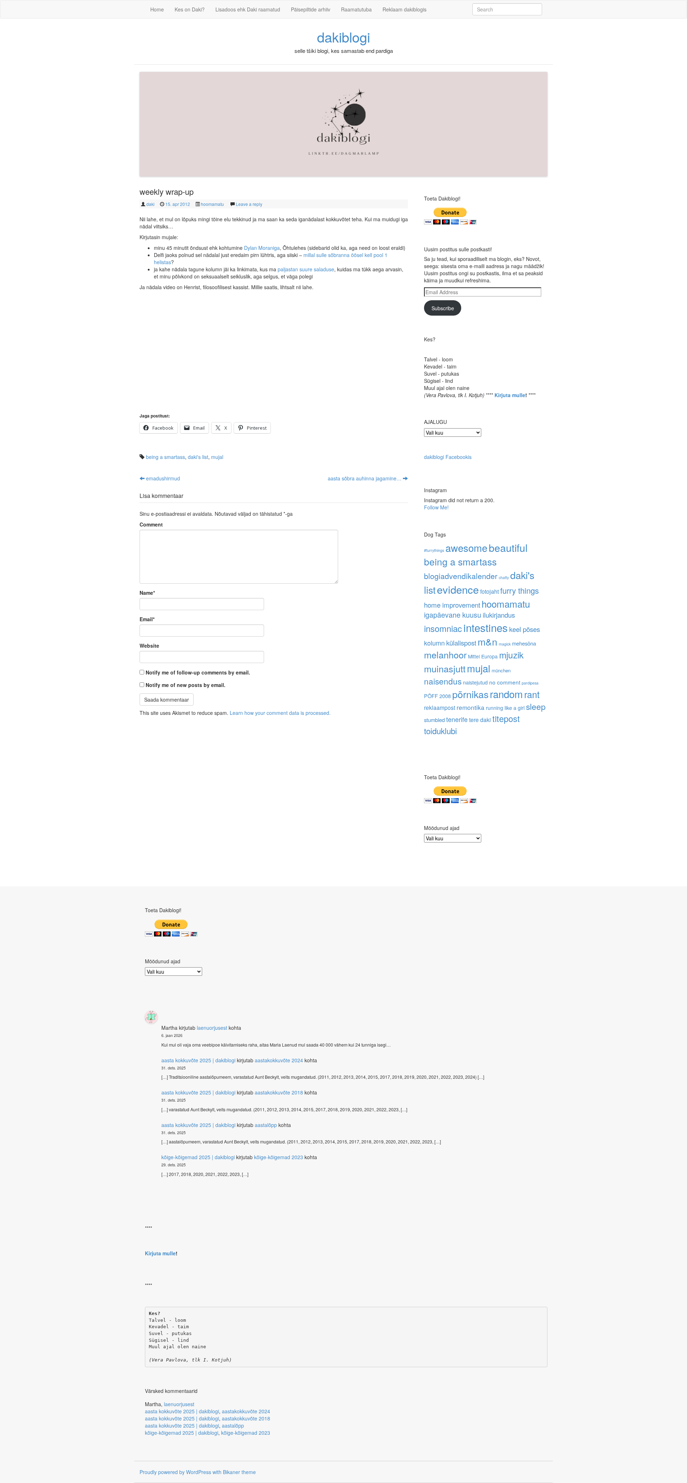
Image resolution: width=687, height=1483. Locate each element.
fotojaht (489, 591)
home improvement (452, 604)
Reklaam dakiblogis (405, 9)
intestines (485, 627)
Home (157, 9)
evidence (458, 589)
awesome (466, 547)
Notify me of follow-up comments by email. (198, 672)
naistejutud (475, 682)
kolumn (434, 642)
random (506, 694)
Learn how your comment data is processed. (280, 712)
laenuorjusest (212, 1027)
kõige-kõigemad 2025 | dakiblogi (198, 1157)
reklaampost (439, 707)
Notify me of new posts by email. (185, 684)
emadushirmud (162, 478)
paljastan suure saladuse (306, 269)
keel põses (524, 629)
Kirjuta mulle (509, 395)
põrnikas (470, 694)
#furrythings (434, 550)
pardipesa (530, 683)
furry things (519, 590)
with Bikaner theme (234, 1471)
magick (505, 644)
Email (147, 619)
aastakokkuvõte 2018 (279, 1092)
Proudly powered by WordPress (175, 1471)
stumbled (434, 719)
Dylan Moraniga (262, 247)
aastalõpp (266, 1124)
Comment (151, 524)
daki (150, 204)
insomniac (443, 628)
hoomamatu (212, 204)
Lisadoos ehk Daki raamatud (247, 9)
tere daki (480, 719)
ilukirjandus (499, 614)
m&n (487, 641)
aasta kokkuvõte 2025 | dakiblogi (198, 1060)
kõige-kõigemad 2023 (278, 1157)
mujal (217, 456)
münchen (501, 670)
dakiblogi (343, 36)
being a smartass (165, 456)
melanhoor (445, 654)
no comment (504, 682)
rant (532, 694)
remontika (470, 707)
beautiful (508, 547)
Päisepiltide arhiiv (310, 9)
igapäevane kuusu (452, 615)
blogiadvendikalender (460, 575)
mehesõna (524, 643)
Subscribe (443, 308)
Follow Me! (436, 507)
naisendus (443, 681)
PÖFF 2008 (437, 696)
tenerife (457, 719)
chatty (504, 577)
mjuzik (511, 654)
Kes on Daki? (190, 9)
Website (149, 645)
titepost (506, 718)
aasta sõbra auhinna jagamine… (365, 478)
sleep (536, 706)
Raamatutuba (356, 9)
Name (147, 592)
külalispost (461, 642)
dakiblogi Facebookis (448, 456)
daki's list (198, 456)
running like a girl (505, 707)
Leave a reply (249, 204)
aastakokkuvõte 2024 (279, 1060)
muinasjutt (445, 668)
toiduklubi (440, 730)
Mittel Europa (483, 656)
